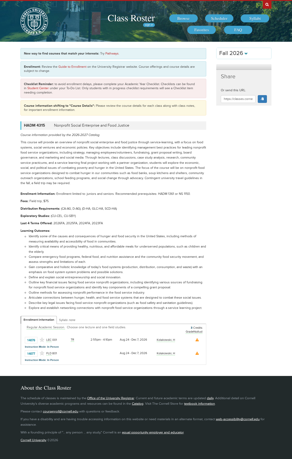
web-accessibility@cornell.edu (238, 419)
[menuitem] (183, 18)
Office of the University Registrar (110, 398)
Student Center (38, 88)
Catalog (137, 404)
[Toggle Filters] (243, 67)
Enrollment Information (38, 320)
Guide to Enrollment (72, 67)
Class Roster (131, 17)
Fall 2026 (232, 53)
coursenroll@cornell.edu (60, 411)
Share (228, 76)
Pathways (112, 53)
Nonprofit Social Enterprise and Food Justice (91, 125)
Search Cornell (267, 4)
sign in (149, 25)
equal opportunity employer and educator (153, 432)
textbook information (199, 404)
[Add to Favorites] (41, 339)
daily (210, 398)
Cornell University (33, 440)
